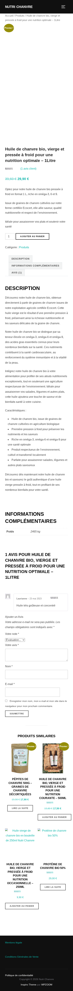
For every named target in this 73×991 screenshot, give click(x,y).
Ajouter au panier (32, 236)
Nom (9, 666)
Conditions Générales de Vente (22, 956)
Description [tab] (21, 258)
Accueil (9, 15)
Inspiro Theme (28, 984)
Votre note (12, 633)
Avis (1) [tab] (17, 272)
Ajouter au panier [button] (54, 817)
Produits (19, 15)
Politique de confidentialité (19, 975)
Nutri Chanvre (19, 7)
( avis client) (28, 168)
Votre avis (12, 645)
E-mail (10, 684)
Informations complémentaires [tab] (35, 265)
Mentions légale (13, 942)
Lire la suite (20, 808)
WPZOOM (46, 984)
